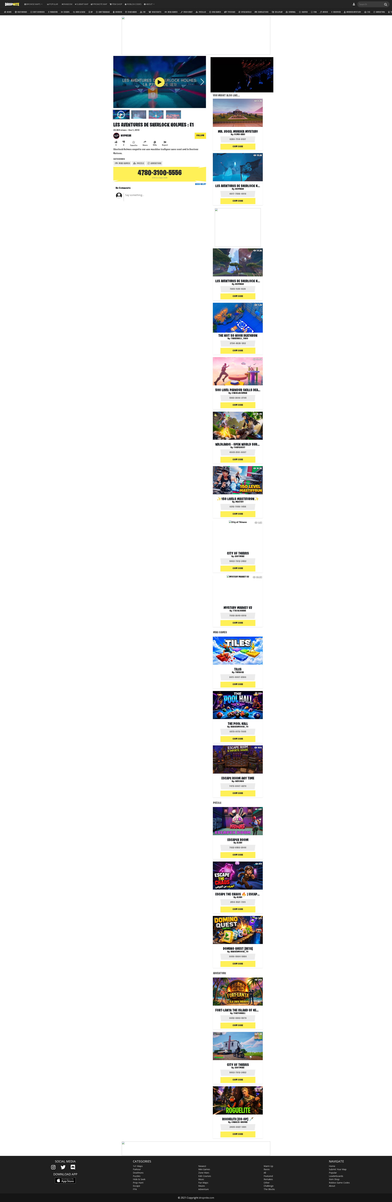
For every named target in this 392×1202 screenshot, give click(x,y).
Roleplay (279, 12)
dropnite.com (206, 1197)
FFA (368, 12)
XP (91, 12)
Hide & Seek (80, 12)
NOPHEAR (126, 135)
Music (325, 12)
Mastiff (240, 502)
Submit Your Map (338, 1169)
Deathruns (22, 12)
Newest (202, 1166)
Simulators (263, 12)
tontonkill (239, 1013)
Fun (315, 12)
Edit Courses (39, 12)
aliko (239, 843)
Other (267, 1182)
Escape (66, 12)
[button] (149, 4)
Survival (292, 12)
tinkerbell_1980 (239, 338)
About (332, 1185)
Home (8, 12)
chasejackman (239, 393)
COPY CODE (238, 146)
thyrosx (239, 672)
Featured (268, 1176)
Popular (333, 1172)
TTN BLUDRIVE (239, 611)
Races (267, 1169)
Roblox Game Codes (339, 1182)
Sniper (304, 12)
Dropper (337, 12)
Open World (246, 12)
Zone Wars (132, 12)
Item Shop (334, 1179)
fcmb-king (239, 134)
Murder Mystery (353, 12)
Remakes (268, 1179)
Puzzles (202, 12)
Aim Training (104, 12)
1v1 (144, 12)
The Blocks (269, 1189)
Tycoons (231, 12)
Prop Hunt (188, 12)
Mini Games (172, 12)
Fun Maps (203, 1182)
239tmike (239, 556)
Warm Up (268, 1166)
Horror (118, 12)
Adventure (380, 12)
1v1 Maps (138, 1166)
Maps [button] (33, 4)
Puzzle (140, 163)
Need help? (200, 184)
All (265, 1172)
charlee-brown (239, 1122)
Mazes (201, 1185)
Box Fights (156, 12)
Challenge (268, 1185)
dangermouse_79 (239, 727)
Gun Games (216, 12)
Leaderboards (336, 1176)
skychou (239, 781)
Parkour (54, 12)
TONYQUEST (239, 447)
